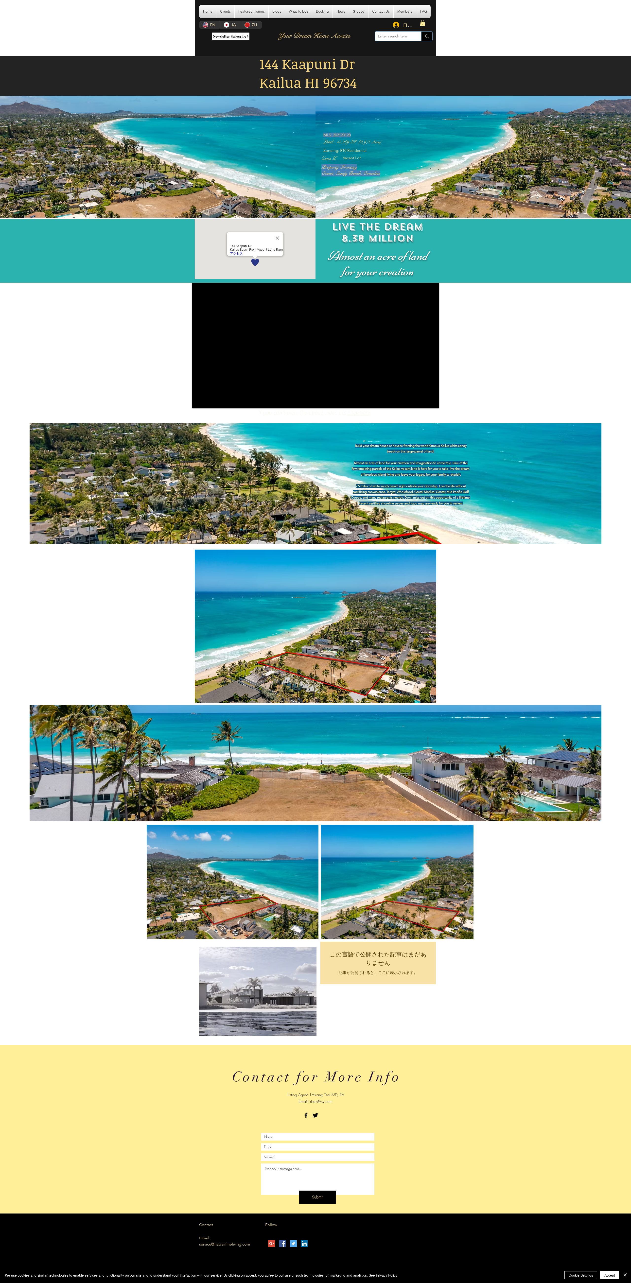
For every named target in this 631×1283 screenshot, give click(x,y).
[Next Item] (465, 882)
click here (358, 413)
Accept (609, 1275)
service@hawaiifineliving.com (224, 1244)
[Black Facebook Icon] (306, 1115)
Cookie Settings (581, 1275)
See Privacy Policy (383, 1275)
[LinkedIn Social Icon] (304, 1243)
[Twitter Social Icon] (293, 1243)
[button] (251, 11)
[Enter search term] (426, 36)
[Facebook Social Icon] (282, 1243)
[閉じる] (625, 1275)
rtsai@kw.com (321, 1101)
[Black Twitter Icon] (315, 1115)
